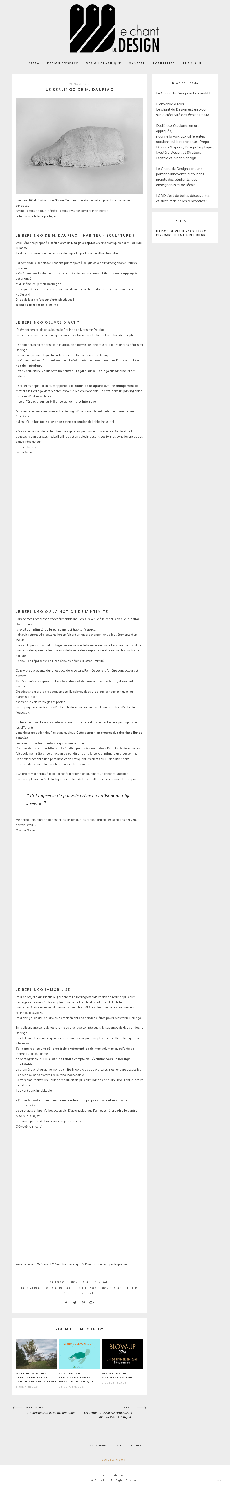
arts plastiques (67, 1288)
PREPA (34, 63)
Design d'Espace (79, 1282)
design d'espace (110, 1288)
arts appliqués (42, 1288)
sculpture (72, 1293)
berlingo (89, 1288)
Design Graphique (103, 63)
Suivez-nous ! (115, 1459)
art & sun (192, 63)
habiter (130, 1288)
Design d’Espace (62, 63)
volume (88, 1293)
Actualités (164, 63)
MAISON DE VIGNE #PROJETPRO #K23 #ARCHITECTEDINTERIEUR (38, 1377)
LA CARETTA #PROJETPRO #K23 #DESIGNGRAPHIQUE (76, 1377)
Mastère (137, 63)
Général (101, 1282)
